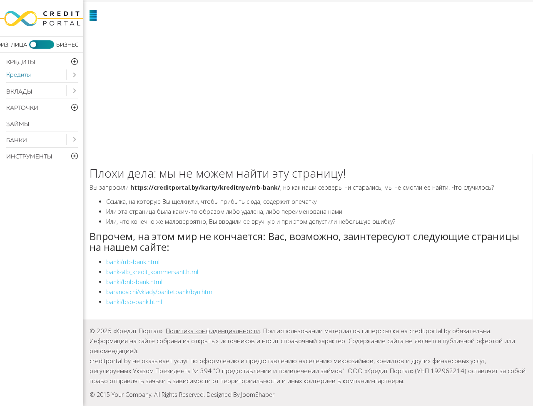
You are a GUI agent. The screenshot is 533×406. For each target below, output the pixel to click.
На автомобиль (451, 33)
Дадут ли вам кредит (415, 54)
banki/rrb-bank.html (132, 262)
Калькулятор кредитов (185, 116)
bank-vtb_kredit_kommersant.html (152, 272)
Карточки (233, 75)
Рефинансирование (176, 54)
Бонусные (426, 75)
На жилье (344, 33)
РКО (310, 95)
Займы (17, 124)
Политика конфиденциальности (213, 331)
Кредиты (18, 75)
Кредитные (329, 75)
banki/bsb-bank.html (134, 302)
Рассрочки (152, 95)
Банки (16, 141)
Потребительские (231, 33)
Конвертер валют (335, 116)
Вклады (19, 92)
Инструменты (473, 95)
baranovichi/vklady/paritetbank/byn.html (160, 292)
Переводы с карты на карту (195, 137)
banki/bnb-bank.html (134, 282)
